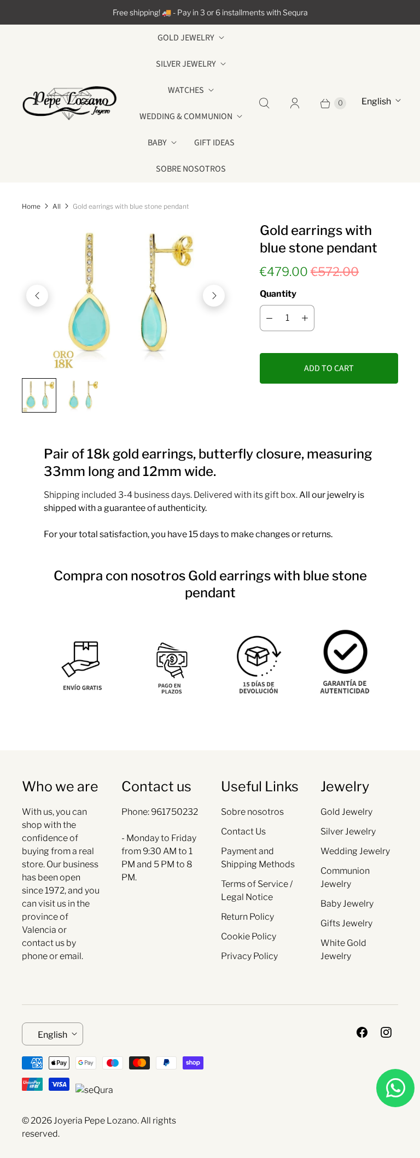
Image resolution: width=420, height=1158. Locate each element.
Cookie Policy (248, 936)
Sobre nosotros (191, 169)
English (376, 101)
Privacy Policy (249, 956)
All (56, 206)
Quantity (278, 294)
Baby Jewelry (347, 903)
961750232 (174, 812)
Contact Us (243, 831)
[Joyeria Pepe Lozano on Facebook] (362, 1032)
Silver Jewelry (186, 64)
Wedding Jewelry (355, 851)
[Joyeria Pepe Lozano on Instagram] (386, 1032)
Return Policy (247, 917)
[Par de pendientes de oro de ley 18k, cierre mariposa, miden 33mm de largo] (125, 295)
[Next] (214, 296)
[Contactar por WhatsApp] (395, 1088)
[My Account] (294, 103)
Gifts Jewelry (346, 923)
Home (31, 206)
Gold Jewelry (186, 38)
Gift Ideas (214, 143)
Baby (157, 143)
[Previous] (37, 296)
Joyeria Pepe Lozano (95, 1120)
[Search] (264, 103)
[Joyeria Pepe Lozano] (70, 103)
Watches (186, 90)
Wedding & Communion (185, 116)
